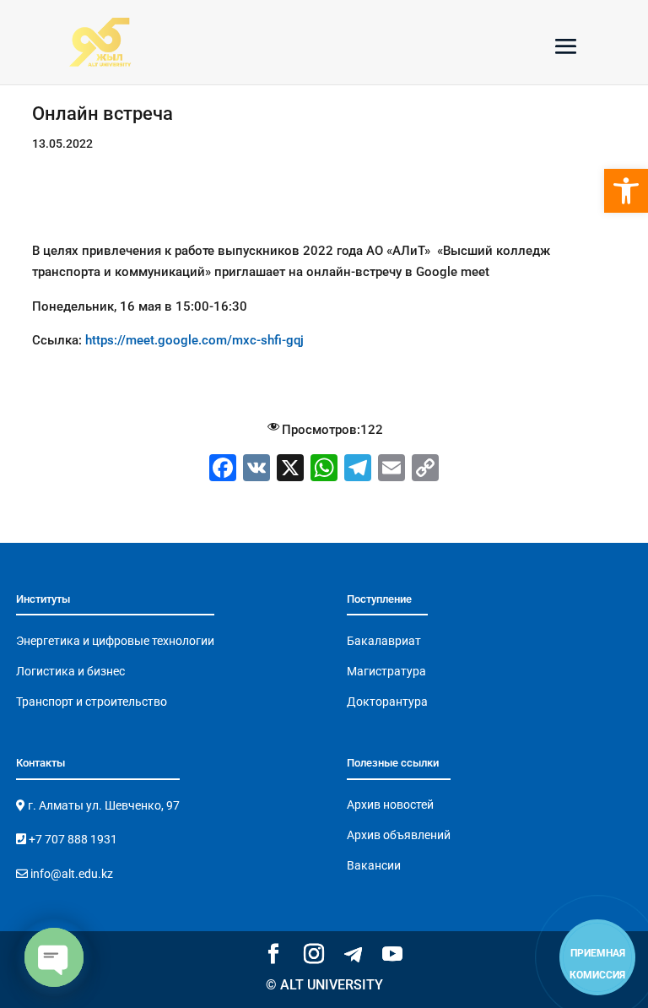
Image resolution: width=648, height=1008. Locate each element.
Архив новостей (390, 804)
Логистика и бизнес (70, 671)
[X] (290, 469)
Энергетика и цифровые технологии (115, 641)
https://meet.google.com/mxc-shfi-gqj (194, 340)
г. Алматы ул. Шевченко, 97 (102, 805)
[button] (626, 191)
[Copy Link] (425, 469)
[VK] (256, 469)
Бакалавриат (384, 641)
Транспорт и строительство (91, 701)
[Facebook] (223, 469)
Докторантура (387, 701)
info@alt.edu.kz (70, 874)
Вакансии (374, 865)
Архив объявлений (399, 835)
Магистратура (386, 671)
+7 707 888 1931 (71, 839)
